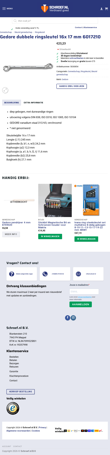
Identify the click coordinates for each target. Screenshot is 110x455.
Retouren (13, 366)
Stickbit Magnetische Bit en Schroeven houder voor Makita (54, 225)
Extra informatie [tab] (33, 102)
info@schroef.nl (91, 274)
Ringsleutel (40, 32)
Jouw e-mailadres (79, 285)
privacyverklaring (85, 297)
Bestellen (14, 357)
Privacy (42, 427)
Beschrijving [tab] (11, 102)
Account (6, 446)
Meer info (11, 234)
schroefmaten (76, 58)
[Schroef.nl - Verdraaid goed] (55, 9)
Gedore (65, 79)
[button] (7, 8)
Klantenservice (90, 27)
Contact (78, 27)
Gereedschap (6, 32)
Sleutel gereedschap (23, 32)
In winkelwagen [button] (50, 236)
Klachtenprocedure (18, 376)
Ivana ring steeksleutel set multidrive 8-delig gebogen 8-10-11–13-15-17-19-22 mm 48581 (90, 226)
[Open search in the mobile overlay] (55, 21)
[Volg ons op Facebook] (67, 317)
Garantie (13, 371)
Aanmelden (80, 304)
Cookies (36, 431)
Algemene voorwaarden (18, 431)
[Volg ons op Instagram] (73, 317)
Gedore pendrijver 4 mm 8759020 (16, 223)
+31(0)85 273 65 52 (58, 274)
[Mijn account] (101, 9)
